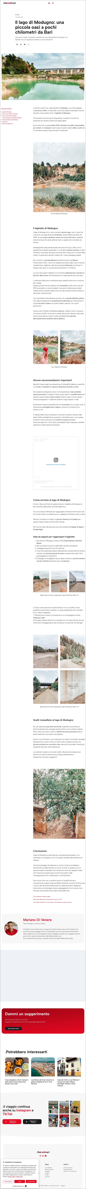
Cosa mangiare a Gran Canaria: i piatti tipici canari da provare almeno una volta (17, 1082)
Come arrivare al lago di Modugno (9, 115)
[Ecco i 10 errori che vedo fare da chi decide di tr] (53, 1120)
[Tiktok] (43, 1156)
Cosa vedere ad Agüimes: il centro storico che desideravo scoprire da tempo (52, 902)
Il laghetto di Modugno (7, 112)
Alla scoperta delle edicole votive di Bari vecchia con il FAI (47, 899)
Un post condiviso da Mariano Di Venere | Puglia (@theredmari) (56, 486)
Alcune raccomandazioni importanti (10, 113)
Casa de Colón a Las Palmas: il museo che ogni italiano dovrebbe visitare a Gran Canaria (68, 1083)
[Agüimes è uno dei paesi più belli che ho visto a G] (75, 1107)
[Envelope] (45, 1156)
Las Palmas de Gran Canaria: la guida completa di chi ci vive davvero (42, 1082)
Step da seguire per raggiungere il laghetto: (12, 117)
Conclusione (4, 121)
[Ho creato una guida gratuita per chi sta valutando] (64, 1120)
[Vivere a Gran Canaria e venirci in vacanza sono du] (53, 1107)
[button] (49, 3)
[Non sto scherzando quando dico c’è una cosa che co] (64, 1107)
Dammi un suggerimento (7, 123)
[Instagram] (40, 1156)
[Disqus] (43, 975)
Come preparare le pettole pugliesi (41, 896)
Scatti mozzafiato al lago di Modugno (10, 119)
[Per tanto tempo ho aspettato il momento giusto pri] (75, 1120)
